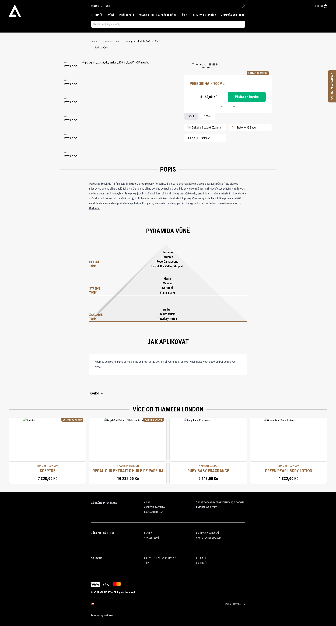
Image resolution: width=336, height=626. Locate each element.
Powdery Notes (167, 319)
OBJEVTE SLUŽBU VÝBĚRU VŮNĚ (160, 558)
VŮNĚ (111, 15)
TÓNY (146, 563)
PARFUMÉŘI (202, 563)
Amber (167, 309)
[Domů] (50, 10)
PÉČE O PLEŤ (126, 15)
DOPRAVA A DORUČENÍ (207, 532)
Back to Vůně (101, 47)
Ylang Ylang (167, 292)
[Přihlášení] (243, 6)
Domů (94, 41)
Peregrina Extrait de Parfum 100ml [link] (143, 41)
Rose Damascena (167, 261)
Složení (94, 393)
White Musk (167, 314)
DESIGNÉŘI (97, 15)
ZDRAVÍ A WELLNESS (233, 15)
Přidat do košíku (247, 97)
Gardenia (167, 257)
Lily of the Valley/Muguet (167, 266)
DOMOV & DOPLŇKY (204, 15)
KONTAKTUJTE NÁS (100, 6)
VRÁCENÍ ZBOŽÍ (151, 537)
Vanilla (167, 283)
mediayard (108, 615)
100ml (207, 116)
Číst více (94, 208)
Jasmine (167, 252)
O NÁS (147, 502)
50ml (191, 116)
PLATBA (148, 532)
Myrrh (167, 278)
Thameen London (111, 41)
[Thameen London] (205, 66)
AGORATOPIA (100, 592)
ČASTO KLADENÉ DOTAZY (208, 537)
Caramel (167, 288)
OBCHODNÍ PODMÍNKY (154, 507)
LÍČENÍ (184, 15)
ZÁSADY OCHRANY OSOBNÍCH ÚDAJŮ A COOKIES (220, 502)
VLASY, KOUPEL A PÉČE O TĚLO (157, 15)
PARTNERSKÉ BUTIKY (206, 507)
